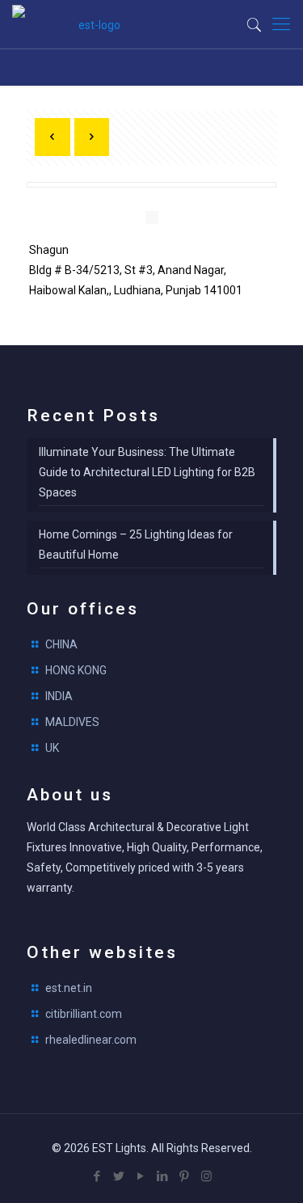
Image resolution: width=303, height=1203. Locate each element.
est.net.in (68, 987)
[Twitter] (119, 1176)
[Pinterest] (184, 1176)
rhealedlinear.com (91, 1039)
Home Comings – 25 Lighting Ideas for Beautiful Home (136, 544)
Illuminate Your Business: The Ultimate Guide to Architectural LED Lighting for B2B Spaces (147, 472)
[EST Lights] (93, 24)
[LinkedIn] (162, 1176)
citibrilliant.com (83, 1013)
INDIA (59, 696)
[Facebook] (97, 1176)
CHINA (61, 644)
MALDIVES (72, 721)
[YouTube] (141, 1176)
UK (52, 747)
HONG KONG (76, 670)
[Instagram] (206, 1176)
